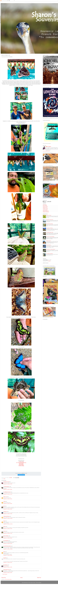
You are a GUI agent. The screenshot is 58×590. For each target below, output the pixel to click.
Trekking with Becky (6, 516)
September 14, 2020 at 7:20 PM (7, 513)
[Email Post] (14, 477)
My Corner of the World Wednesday (21, 462)
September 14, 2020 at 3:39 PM (7, 489)
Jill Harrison (5, 511)
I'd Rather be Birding (21, 465)
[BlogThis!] (16, 477)
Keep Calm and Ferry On (49, 219)
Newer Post (3, 577)
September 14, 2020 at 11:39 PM (7, 518)
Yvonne (4, 531)
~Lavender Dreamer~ (6, 486)
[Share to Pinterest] (18, 477)
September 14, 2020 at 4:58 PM (7, 503)
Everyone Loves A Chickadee (50, 236)
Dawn (4, 551)
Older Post (39, 577)
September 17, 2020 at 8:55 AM (7, 555)
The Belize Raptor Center (49, 232)
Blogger (40, 582)
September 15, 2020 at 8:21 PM (7, 543)
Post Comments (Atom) (8, 579)
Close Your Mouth (48, 215)
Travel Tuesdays (21, 464)
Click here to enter (21, 474)
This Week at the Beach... (49, 253)
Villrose (4, 526)
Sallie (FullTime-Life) (6, 569)
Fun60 (4, 501)
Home (21, 577)
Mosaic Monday (21, 463)
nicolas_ (34, 582)
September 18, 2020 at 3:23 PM (7, 572)
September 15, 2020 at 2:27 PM (7, 528)
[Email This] (15, 477)
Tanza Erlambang (5, 540)
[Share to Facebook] (17, 477)
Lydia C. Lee (5, 496)
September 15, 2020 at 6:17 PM (7, 533)
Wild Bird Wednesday (21, 460)
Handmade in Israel (6, 481)
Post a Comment (5, 574)
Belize (4, 478)
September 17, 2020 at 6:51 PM (7, 562)
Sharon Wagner (49, 146)
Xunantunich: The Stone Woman (50, 249)
